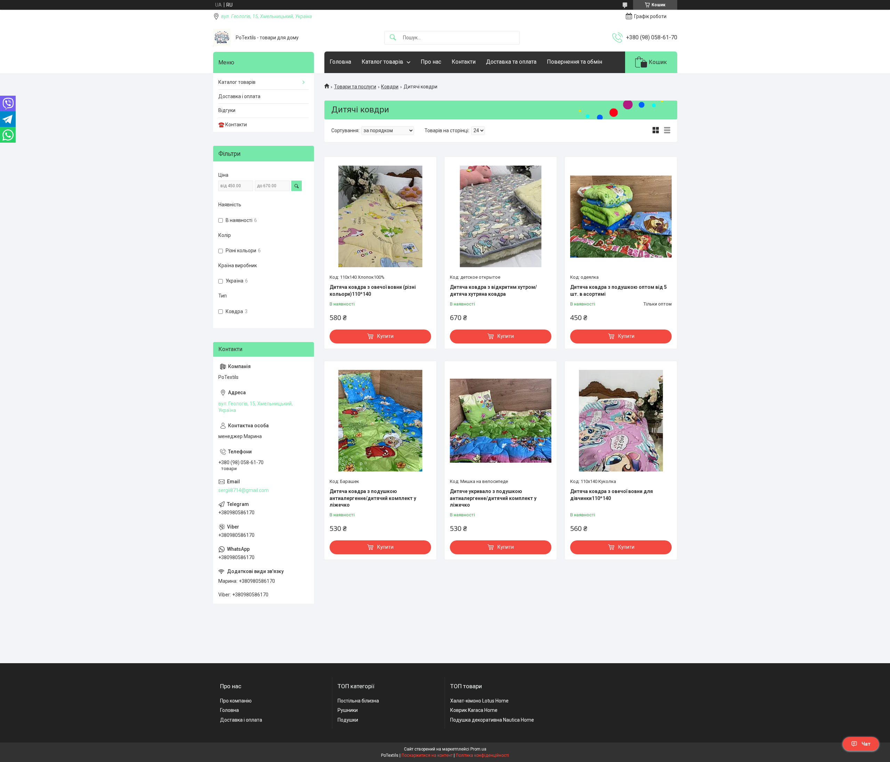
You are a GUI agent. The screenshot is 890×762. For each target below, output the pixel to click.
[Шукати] (393, 37)
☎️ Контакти (232, 124)
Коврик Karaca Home (473, 710)
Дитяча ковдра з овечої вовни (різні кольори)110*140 (373, 290)
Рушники (348, 710)
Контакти (464, 61)
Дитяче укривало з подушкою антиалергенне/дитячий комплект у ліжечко (493, 498)
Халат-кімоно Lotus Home (479, 701)
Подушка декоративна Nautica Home (492, 720)
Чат (866, 744)
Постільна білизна (358, 701)
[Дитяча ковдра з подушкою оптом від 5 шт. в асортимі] (621, 216)
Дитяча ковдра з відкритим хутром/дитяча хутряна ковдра (493, 290)
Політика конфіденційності (482, 755)
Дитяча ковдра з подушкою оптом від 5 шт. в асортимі (618, 290)
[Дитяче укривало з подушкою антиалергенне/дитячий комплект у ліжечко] (500, 420)
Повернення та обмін (574, 61)
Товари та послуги (355, 86)
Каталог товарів (382, 61)
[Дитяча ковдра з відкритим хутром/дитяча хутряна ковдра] (500, 216)
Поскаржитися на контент (427, 755)
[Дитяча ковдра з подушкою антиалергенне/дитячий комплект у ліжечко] (380, 420)
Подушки (348, 720)
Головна (340, 61)
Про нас (431, 61)
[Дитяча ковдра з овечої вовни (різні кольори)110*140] (380, 216)
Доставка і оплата (239, 96)
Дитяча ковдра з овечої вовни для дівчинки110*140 (611, 495)
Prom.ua (478, 749)
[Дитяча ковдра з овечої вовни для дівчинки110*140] (621, 420)
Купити (385, 336)
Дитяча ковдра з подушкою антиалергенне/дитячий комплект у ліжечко (373, 498)
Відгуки (226, 110)
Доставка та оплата (511, 61)
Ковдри (389, 86)
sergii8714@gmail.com (243, 490)
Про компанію (236, 701)
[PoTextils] (221, 37)
